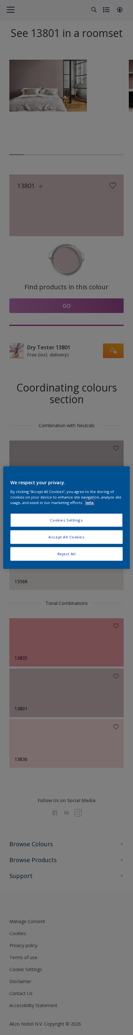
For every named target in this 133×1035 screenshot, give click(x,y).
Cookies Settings (66, 520)
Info (90, 502)
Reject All (66, 553)
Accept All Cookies (66, 537)
